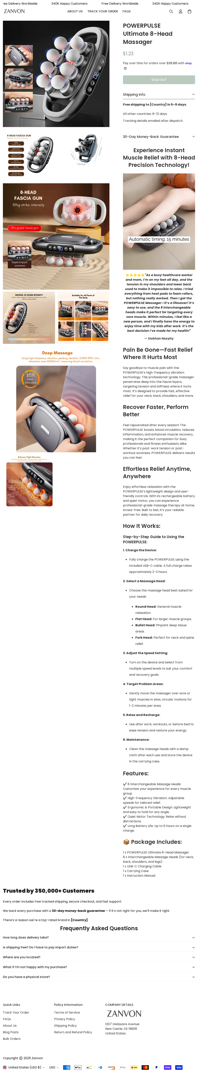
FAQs (127, 11)
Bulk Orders (11, 1039)
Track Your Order (102, 11)
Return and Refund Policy (73, 1032)
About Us (75, 11)
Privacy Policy (64, 1019)
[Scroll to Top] (190, 1054)
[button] (189, 11)
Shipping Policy (65, 1025)
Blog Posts (11, 1032)
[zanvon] (14, 11)
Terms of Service (67, 1012)
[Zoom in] (102, 29)
